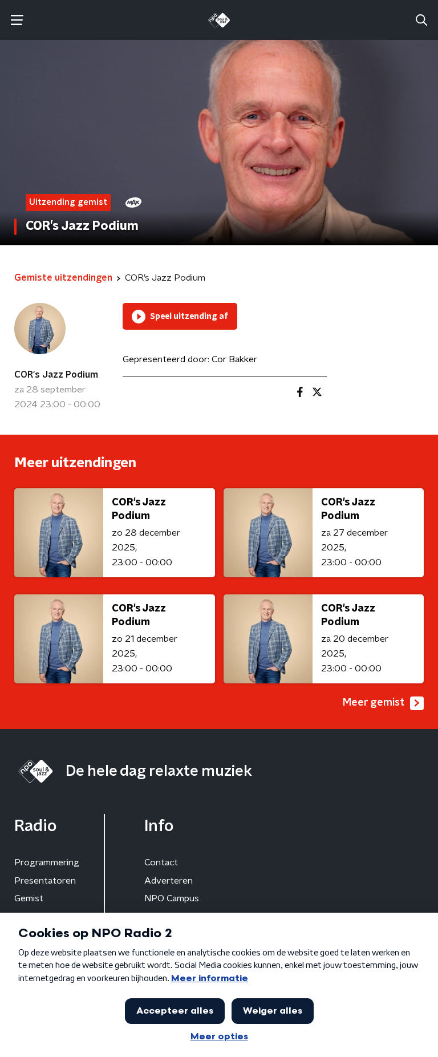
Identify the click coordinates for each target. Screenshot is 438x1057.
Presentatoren (45, 880)
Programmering (46, 862)
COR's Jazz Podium (56, 374)
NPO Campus (171, 898)
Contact (161, 862)
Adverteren (168, 880)
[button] (17, 20)
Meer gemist (373, 703)
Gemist (28, 898)
